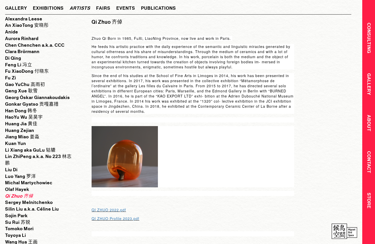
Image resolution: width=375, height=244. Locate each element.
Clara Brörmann (22, 51)
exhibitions (48, 8)
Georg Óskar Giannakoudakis (37, 97)
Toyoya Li (15, 235)
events (125, 8)
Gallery (369, 84)
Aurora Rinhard (22, 38)
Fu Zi (10, 78)
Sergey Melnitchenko (29, 202)
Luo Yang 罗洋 (20, 176)
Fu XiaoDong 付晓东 (27, 71)
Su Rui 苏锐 (17, 222)
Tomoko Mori (19, 228)
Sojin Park (16, 215)
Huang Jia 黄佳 (21, 124)
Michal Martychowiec (29, 183)
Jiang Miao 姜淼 (22, 137)
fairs (103, 8)
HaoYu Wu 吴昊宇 (24, 117)
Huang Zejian (19, 130)
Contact (369, 162)
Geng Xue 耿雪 (21, 91)
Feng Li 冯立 (18, 65)
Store (369, 201)
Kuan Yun (15, 143)
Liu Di (11, 170)
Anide (11, 32)
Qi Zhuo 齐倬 (19, 196)
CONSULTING (369, 38)
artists (80, 8)
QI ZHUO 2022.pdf (109, 209)
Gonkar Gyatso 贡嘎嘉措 (32, 104)
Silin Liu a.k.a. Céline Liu (32, 209)
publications (158, 8)
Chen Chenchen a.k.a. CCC (35, 45)
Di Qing (13, 58)
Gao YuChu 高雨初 (25, 84)
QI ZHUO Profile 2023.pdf (115, 218)
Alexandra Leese (23, 19)
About (369, 123)
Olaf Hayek (17, 189)
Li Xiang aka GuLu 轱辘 (30, 150)
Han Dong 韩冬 (21, 111)
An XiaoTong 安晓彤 (27, 25)
